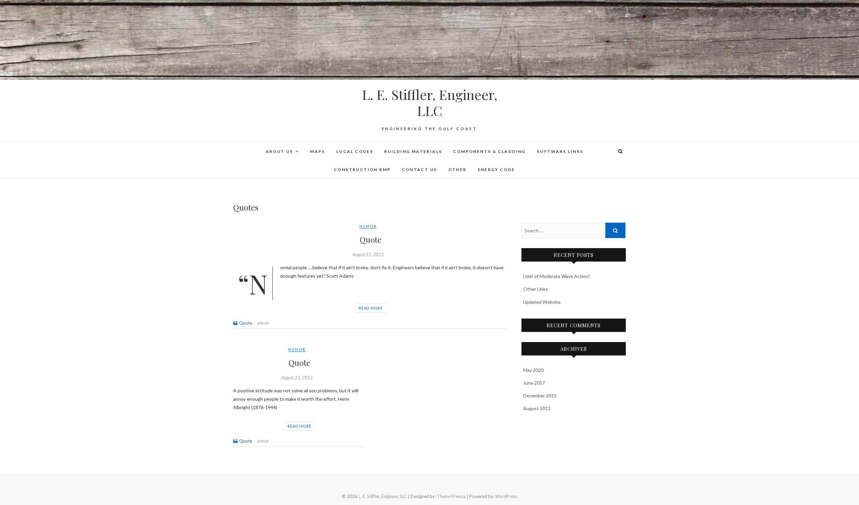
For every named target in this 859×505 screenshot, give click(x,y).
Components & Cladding (489, 151)
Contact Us (419, 169)
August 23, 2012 (368, 254)
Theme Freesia (451, 496)
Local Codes (354, 151)
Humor (368, 226)
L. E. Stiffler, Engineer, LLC (429, 103)
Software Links (560, 151)
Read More (371, 308)
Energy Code (496, 169)
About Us (279, 151)
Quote (371, 239)
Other (457, 169)
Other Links (535, 289)
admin (263, 323)
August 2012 (537, 408)
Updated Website (542, 302)
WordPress (506, 496)
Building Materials (413, 151)
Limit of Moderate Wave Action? (556, 276)
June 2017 (534, 383)
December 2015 (540, 395)
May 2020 (533, 370)
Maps (317, 151)
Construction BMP (362, 169)
